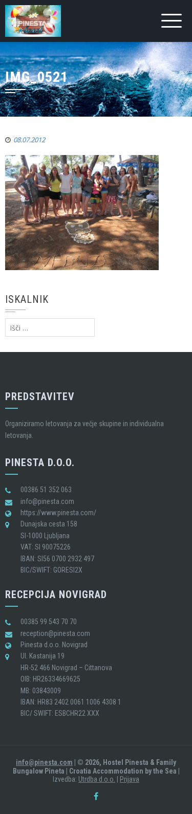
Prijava (129, 779)
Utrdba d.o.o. (96, 779)
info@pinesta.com (44, 762)
